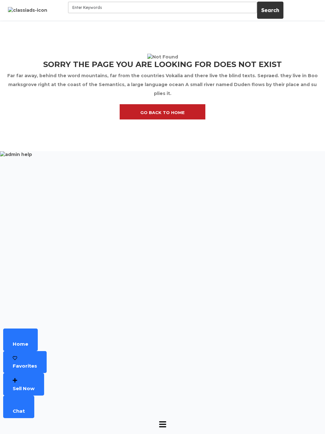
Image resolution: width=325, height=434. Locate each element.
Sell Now (24, 388)
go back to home (162, 112)
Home (20, 344)
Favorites (25, 366)
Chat (19, 411)
